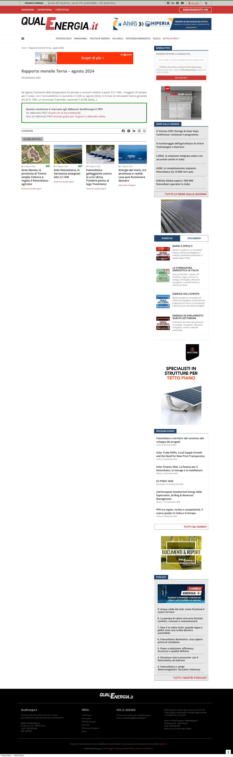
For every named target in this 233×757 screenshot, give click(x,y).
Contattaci (62, 10)
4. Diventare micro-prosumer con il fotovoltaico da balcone (178, 659)
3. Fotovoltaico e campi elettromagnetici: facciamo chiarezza (179, 668)
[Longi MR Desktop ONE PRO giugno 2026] (181, 103)
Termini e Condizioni (144, 748)
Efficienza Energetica (138, 38)
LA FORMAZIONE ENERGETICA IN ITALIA (185, 269)
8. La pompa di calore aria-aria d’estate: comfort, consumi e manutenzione (180, 620)
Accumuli (117, 38)
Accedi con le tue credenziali (64, 112)
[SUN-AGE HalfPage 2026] (181, 384)
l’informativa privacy (188, 70)
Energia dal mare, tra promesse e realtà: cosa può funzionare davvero (132, 175)
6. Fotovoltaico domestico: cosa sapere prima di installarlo (180, 641)
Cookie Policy (128, 748)
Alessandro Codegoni (127, 185)
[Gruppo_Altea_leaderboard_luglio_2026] (162, 23)
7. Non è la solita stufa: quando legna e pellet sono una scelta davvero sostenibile (180, 630)
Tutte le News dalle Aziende (186, 194)
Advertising (44, 10)
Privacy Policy (6, 755)
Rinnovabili (80, 38)
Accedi (195, 3)
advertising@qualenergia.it (135, 718)
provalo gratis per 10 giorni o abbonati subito (79, 116)
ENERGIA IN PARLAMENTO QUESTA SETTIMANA (187, 316)
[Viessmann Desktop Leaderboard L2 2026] (84, 58)
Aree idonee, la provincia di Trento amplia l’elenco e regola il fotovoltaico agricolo (34, 177)
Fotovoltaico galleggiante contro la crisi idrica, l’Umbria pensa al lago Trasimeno (99, 177)
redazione (162, 744)
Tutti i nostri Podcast (190, 677)
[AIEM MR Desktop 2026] (181, 216)
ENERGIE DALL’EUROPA (185, 294)
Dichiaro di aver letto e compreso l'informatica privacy (181, 67)
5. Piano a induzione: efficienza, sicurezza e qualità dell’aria (176, 650)
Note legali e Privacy (112, 748)
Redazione (27, 10)
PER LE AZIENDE (126, 710)
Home (24, 48)
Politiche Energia (100, 38)
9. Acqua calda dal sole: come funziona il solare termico (181, 611)
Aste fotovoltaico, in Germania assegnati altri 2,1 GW (67, 173)
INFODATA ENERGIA (34, 3)
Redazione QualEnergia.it (31, 188)
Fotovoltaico (63, 38)
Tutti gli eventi (195, 527)
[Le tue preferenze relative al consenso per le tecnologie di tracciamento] (228, 752)
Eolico (156, 38)
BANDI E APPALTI (182, 246)
